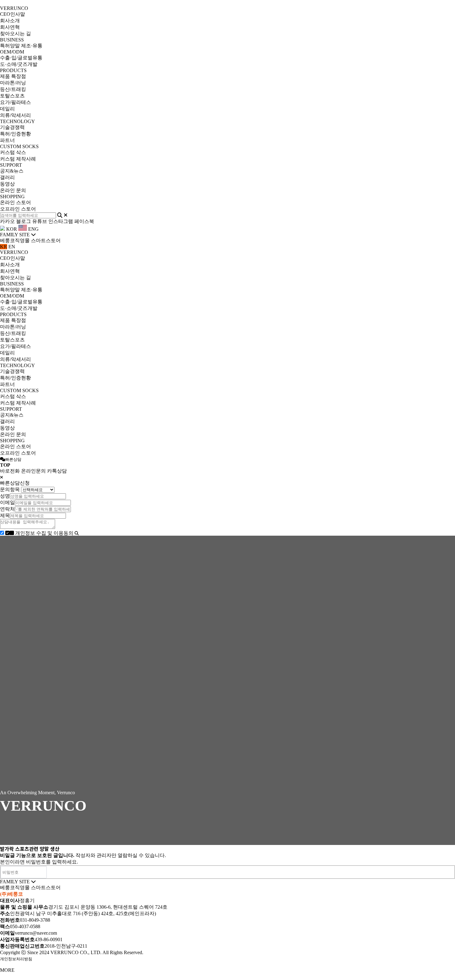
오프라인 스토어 (18, 209)
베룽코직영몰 (15, 240)
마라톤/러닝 (13, 82)
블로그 (23, 221)
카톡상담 (57, 471)
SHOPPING (12, 196)
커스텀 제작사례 (18, 158)
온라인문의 (33, 471)
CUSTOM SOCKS (19, 146)
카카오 (7, 221)
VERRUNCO (14, 8)
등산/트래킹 (13, 89)
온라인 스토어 (15, 202)
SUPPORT (11, 165)
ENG (33, 229)
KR (3, 246)
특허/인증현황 (15, 133)
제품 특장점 (13, 76)
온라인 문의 (13, 190)
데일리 (7, 108)
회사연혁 (10, 27)
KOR (11, 229)
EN (11, 246)
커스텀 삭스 (13, 152)
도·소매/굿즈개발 (18, 64)
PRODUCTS (13, 70)
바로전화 (10, 471)
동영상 (7, 183)
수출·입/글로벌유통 (21, 57)
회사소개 (10, 20)
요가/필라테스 (15, 102)
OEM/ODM (12, 51)
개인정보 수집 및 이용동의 (44, 533)
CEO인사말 (12, 14)
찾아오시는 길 (15, 33)
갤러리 (7, 177)
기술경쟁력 (12, 127)
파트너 (7, 140)
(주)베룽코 (11, 894)
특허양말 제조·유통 (21, 45)
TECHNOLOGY (17, 121)
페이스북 (84, 221)
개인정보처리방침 (16, 959)
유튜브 (39, 221)
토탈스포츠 (12, 95)
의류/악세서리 (15, 115)
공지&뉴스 (12, 171)
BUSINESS (12, 39)
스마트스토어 (46, 240)
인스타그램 (60, 221)
